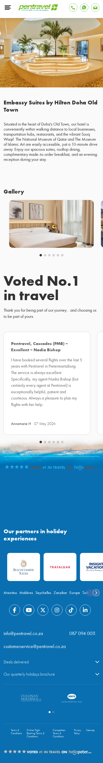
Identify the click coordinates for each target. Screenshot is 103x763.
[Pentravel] (38, 10)
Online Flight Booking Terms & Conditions (36, 733)
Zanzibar (60, 593)
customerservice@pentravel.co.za (35, 646)
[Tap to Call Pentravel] (73, 7)
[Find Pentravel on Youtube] (28, 610)
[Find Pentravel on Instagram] (57, 610)
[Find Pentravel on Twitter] (42, 610)
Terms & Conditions (16, 732)
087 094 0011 (82, 633)
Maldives (26, 593)
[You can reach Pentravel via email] (95, 7)
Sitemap (90, 730)
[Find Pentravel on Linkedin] (85, 610)
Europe (74, 593)
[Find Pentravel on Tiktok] (71, 610)
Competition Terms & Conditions (59, 733)
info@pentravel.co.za (23, 633)
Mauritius (10, 593)
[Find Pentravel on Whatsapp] (84, 7)
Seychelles (43, 593)
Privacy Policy (77, 732)
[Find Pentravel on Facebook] (14, 610)
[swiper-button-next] (96, 592)
